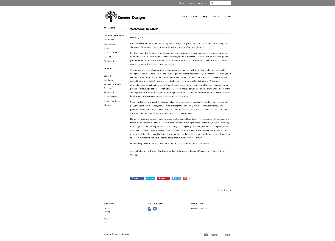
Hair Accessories (111, 96)
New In (107, 48)
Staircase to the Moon (114, 35)
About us (216, 16)
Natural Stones (111, 52)
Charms (107, 105)
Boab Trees (109, 39)
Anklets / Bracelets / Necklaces (113, 86)
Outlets (227, 16)
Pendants (108, 80)
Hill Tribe (108, 56)
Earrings (108, 75)
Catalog (195, 16)
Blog (205, 16)
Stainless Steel (110, 61)
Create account (201, 3)
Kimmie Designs (124, 234)
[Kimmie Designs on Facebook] (150, 209)
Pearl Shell (109, 92)
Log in (191, 3)
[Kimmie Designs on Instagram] (155, 209)
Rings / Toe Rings (112, 101)
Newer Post (223, 190)
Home (184, 16)
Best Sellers (109, 44)
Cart (183, 3)
